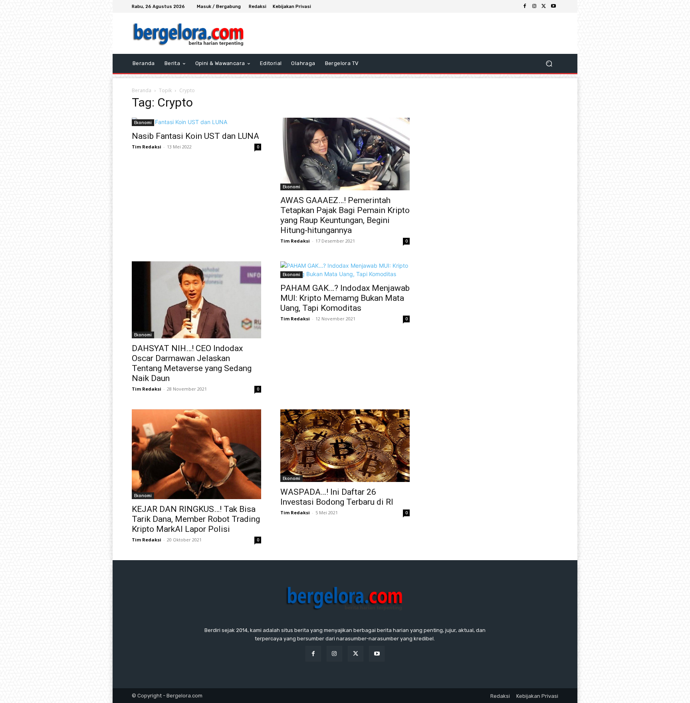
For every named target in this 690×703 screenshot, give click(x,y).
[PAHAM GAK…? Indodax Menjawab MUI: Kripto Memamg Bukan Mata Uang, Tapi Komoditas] (345, 269)
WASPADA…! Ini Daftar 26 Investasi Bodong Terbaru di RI (336, 497)
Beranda (141, 90)
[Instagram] (534, 6)
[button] (548, 63)
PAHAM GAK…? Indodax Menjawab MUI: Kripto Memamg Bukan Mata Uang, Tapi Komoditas (345, 298)
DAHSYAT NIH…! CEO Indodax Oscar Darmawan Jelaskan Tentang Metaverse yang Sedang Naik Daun (192, 363)
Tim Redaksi (146, 147)
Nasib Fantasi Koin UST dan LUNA (195, 136)
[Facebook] (524, 6)
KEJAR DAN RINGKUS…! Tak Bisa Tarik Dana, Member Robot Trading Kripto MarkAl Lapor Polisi (196, 519)
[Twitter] (544, 6)
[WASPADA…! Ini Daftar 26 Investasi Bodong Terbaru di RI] (345, 445)
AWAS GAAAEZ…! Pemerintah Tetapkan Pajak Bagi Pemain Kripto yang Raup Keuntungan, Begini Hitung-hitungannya (345, 215)
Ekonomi (143, 122)
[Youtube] (553, 6)
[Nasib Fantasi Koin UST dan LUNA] (196, 122)
